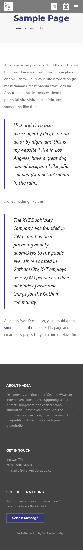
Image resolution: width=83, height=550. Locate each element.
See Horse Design (53, 533)
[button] (76, 6)
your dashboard (17, 327)
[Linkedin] (54, 6)
